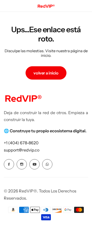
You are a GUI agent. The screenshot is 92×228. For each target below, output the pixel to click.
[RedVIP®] (46, 5)
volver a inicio (45, 72)
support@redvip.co (21, 150)
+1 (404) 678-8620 (21, 142)
